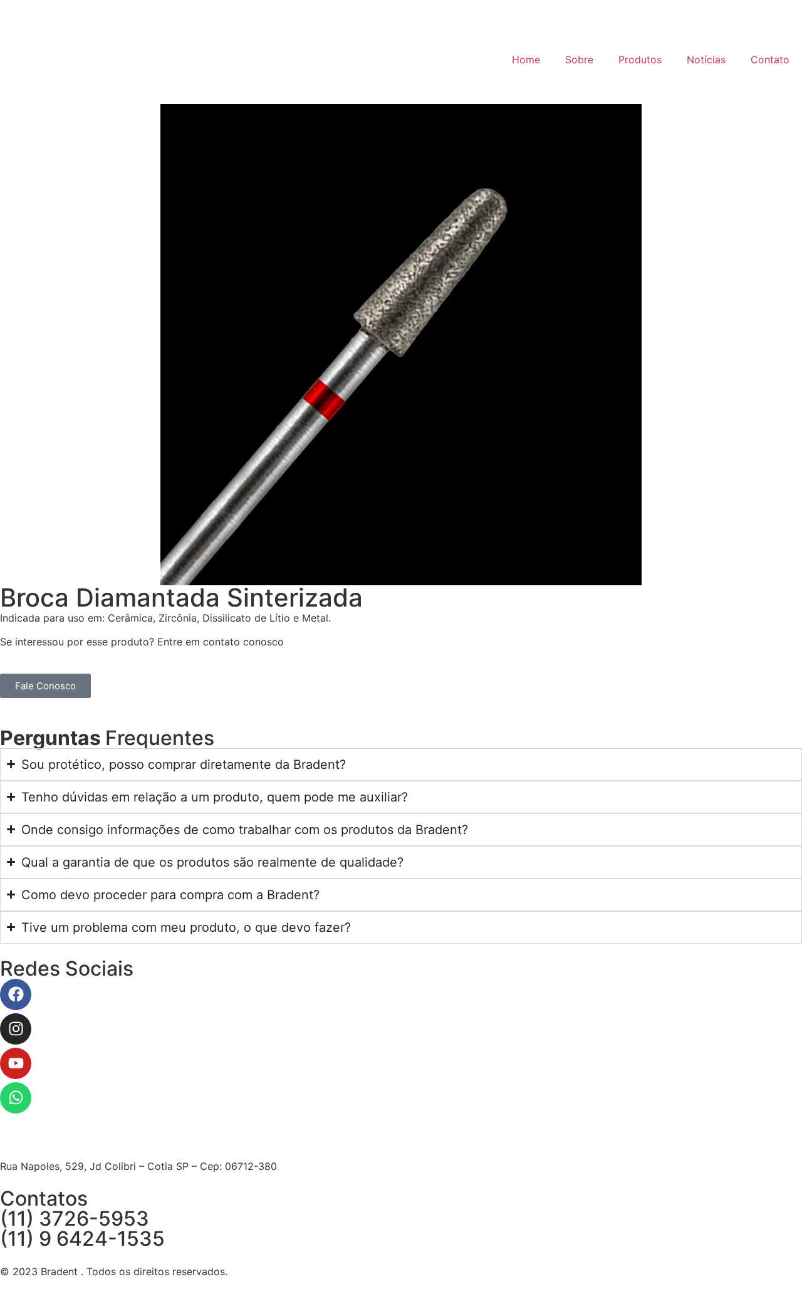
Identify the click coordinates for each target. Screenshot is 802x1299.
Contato (770, 59)
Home (526, 59)
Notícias (706, 59)
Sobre (579, 59)
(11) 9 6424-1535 (82, 1238)
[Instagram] (15, 1029)
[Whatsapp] (15, 1098)
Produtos (640, 59)
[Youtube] (15, 1063)
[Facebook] (15, 994)
